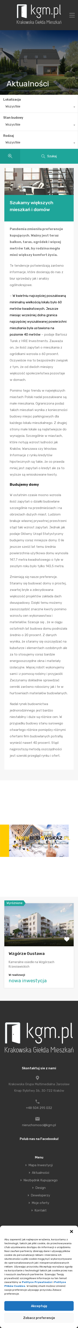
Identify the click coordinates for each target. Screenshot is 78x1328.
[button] (71, 1231)
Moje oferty (40, 1203)
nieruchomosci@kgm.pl (39, 1125)
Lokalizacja (12, 99)
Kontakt (40, 1210)
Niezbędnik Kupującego (40, 1180)
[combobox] (39, 107)
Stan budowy (13, 118)
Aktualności (40, 1172)
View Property (39, 937)
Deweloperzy (40, 1195)
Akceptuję (39, 1306)
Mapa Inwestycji (40, 1165)
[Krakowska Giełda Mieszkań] (38, 24)
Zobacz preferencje (39, 1318)
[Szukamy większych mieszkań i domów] (39, 181)
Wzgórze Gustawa (27, 953)
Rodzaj (8, 136)
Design (40, 1187)
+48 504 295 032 (39, 1108)
